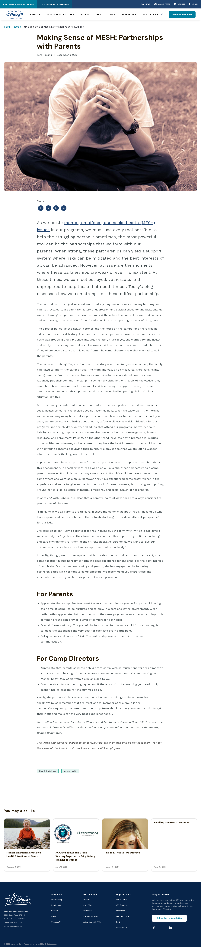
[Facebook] (153, 927)
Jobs (110, 14)
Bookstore (120, 911)
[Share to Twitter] (48, 208)
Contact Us (56, 922)
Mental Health (70, 771)
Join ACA (87, 905)
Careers (54, 911)
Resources (149, 14)
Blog (118, 922)
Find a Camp (121, 899)
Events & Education (59, 14)
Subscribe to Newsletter (169, 918)
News (147, 4)
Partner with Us (90, 916)
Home (7, 27)
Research (128, 14)
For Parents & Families (54, 4)
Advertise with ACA (92, 922)
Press (53, 916)
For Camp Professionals (18, 4)
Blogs (17, 27)
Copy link (63, 208)
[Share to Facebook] (40, 208)
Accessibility (121, 927)
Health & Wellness (47, 771)
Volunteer (87, 911)
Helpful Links (123, 894)
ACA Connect (121, 905)
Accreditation (89, 14)
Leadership (56, 905)
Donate (181, 4)
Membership (56, 899)
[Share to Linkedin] (56, 208)
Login (195, 4)
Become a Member (182, 14)
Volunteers (164, 4)
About (34, 14)
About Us (56, 894)
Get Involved (90, 894)
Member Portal (122, 916)
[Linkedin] (170, 927)
